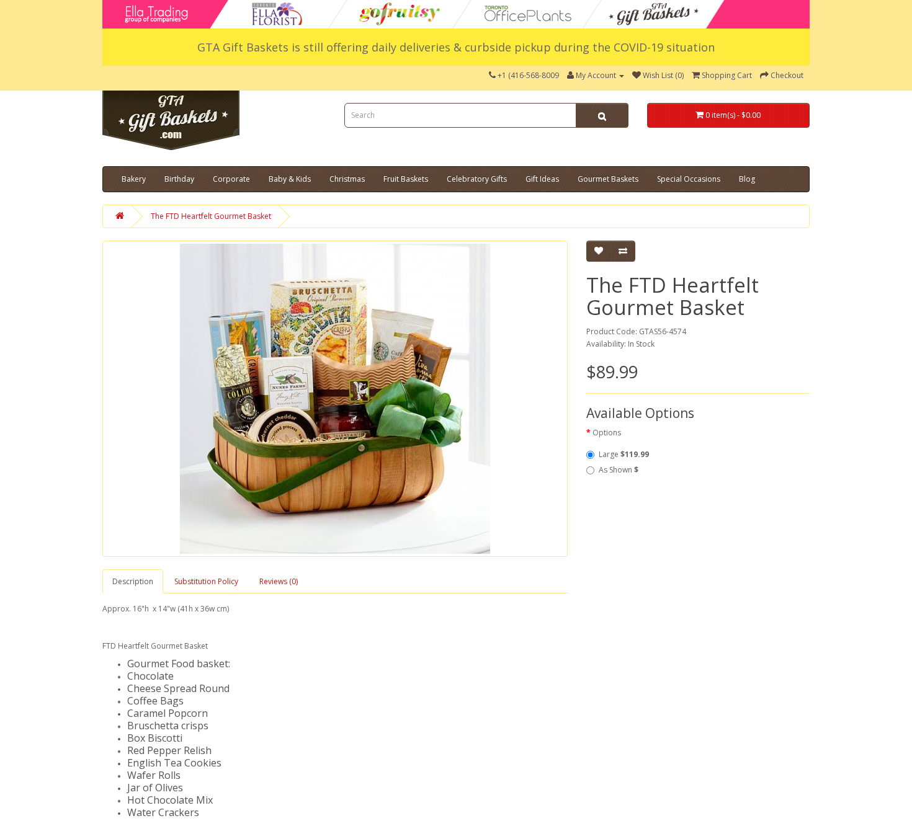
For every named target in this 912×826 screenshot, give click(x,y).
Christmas (347, 179)
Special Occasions (688, 179)
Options (606, 432)
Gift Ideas (542, 179)
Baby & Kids (290, 179)
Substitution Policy (206, 581)
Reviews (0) (278, 581)
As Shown (618, 469)
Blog (747, 179)
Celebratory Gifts (477, 179)
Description (132, 581)
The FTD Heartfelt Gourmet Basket (211, 216)
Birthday (179, 179)
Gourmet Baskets (608, 179)
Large (624, 454)
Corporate (231, 179)
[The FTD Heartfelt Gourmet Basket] (335, 399)
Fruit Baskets (405, 179)
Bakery (134, 179)
